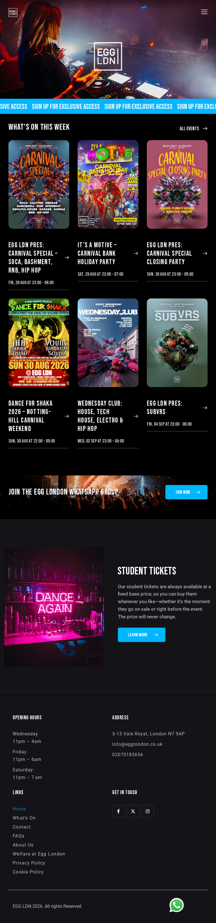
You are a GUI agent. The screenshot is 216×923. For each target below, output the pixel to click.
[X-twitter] (133, 811)
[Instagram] (147, 811)
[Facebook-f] (118, 811)
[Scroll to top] (205, 912)
